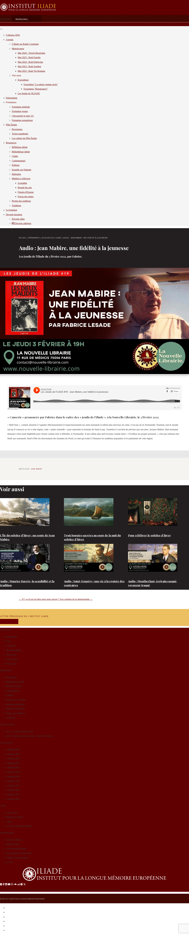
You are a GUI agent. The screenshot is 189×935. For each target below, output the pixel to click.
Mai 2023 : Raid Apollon (29, 66)
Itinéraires (16, 174)
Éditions (15, 165)
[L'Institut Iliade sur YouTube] (9, 884)
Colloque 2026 (13, 35)
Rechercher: (5, 19)
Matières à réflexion (21, 178)
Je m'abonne (9, 621)
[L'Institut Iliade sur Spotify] (21, 884)
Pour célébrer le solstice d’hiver (149, 535)
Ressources (11, 142)
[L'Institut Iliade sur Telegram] (1, 884)
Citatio (15, 156)
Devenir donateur (14, 214)
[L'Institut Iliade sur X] (24, 884)
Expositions (23, 80)
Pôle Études (11, 124)
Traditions (16, 205)
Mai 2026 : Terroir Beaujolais (31, 53)
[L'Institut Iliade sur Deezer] (18, 884)
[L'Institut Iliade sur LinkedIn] (6, 884)
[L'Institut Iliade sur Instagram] (12, 884)
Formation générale (21, 107)
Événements (33, 238)
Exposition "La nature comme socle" (41, 84)
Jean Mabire (36, 469)
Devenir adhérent (22, 223)
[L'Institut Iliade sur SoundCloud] (15, 884)
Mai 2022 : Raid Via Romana (31, 71)
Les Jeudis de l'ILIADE (29, 93)
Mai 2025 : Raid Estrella (29, 57)
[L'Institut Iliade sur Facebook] (3, 884)
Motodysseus (18, 48)
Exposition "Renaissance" (36, 89)
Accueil (22, 238)
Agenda (9, 39)
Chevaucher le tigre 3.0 (23, 116)
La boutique (11, 210)
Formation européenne (22, 120)
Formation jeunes (20, 111)
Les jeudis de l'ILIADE (51, 238)
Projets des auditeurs (21, 201)
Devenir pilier (18, 219)
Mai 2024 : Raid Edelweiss (30, 62)
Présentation (11, 98)
